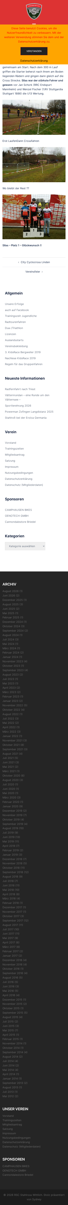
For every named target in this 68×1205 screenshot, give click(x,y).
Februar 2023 (10, 696)
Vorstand (10, 442)
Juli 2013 (8, 1091)
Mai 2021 (8, 766)
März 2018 (9, 898)
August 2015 (10, 1017)
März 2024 (9, 648)
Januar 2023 (10, 701)
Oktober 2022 (11, 709)
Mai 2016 (8, 990)
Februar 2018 (10, 902)
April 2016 (8, 995)
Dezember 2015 (12, 999)
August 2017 (10, 925)
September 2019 (12, 824)
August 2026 (10, 591)
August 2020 (10, 780)
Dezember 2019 (12, 810)
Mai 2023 (8, 683)
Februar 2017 (10, 951)
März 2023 (9, 692)
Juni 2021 (8, 762)
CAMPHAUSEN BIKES (18, 509)
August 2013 (10, 1087)
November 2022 (12, 705)
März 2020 (9, 797)
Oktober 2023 (11, 665)
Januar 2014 (10, 1078)
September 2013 (12, 1083)
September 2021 (12, 749)
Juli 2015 (8, 1021)
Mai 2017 (8, 938)
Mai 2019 (8, 841)
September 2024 (13, 630)
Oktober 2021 (11, 744)
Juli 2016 (8, 982)
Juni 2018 (8, 885)
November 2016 (12, 964)
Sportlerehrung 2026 (18, 405)
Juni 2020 (8, 788)
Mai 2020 (8, 793)
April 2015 (8, 1034)
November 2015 (12, 1003)
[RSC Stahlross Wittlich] (34, 11)
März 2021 (9, 771)
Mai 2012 (8, 1096)
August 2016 (10, 977)
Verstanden (34, 51)
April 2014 (8, 1074)
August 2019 (10, 828)
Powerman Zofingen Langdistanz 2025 (29, 411)
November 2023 (12, 661)
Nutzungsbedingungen (19, 472)
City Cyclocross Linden (35, 262)
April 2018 (8, 894)
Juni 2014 (8, 1065)
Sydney (36, 1199)
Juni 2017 (8, 933)
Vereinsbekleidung (16, 346)
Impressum (11, 466)
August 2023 (10, 674)
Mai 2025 (8, 613)
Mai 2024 (8, 643)
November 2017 (12, 911)
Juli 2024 (8, 639)
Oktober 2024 (11, 626)
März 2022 (9, 731)
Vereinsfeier (32, 271)
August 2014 (10, 1056)
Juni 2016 (8, 986)
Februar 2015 (10, 1039)
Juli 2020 (8, 784)
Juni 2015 (8, 1026)
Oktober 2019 (11, 819)
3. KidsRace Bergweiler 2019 (23, 352)
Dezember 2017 (12, 907)
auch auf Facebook (17, 310)
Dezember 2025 (12, 600)
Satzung (10, 460)
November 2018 (12, 863)
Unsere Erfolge (14, 304)
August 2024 (10, 635)
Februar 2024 (10, 652)
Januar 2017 (10, 955)
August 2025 (10, 604)
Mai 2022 (8, 722)
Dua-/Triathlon (14, 328)
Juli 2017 (8, 929)
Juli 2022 (8, 718)
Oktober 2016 (11, 968)
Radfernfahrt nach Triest (20, 389)
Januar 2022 (10, 736)
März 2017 (9, 946)
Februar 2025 (10, 617)
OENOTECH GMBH (17, 515)
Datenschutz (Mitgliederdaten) (24, 484)
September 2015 (12, 1012)
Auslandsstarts (14, 340)
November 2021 (12, 740)
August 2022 (10, 714)
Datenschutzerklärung (18, 478)
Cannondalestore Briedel (20, 521)
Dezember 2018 (12, 859)
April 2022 (9, 727)
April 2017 (8, 942)
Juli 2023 (8, 679)
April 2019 (8, 845)
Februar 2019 (10, 850)
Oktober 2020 (11, 775)
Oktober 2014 (11, 1047)
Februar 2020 (10, 801)
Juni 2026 (8, 595)
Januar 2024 (10, 657)
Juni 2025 (8, 608)
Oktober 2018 (11, 867)
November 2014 (12, 1043)
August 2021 (10, 753)
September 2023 (13, 670)
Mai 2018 (8, 889)
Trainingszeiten (14, 448)
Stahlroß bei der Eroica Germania (26, 417)
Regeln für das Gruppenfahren (23, 364)
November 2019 (12, 815)
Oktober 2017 (10, 916)
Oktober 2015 (11, 1008)
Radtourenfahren (15, 322)
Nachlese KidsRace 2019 (20, 358)
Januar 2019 (10, 854)
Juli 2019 (8, 832)
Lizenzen (10, 334)
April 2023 (9, 687)
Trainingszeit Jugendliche (21, 316)
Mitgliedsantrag (14, 454)
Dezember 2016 (12, 960)
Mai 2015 (8, 1030)
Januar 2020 (10, 806)
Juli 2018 (8, 881)
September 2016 (12, 973)
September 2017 (12, 920)
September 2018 (12, 872)
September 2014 (12, 1052)
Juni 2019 (8, 837)
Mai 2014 (8, 1069)
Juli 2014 (8, 1061)
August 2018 (10, 876)
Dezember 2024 (12, 621)
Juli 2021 (8, 758)
